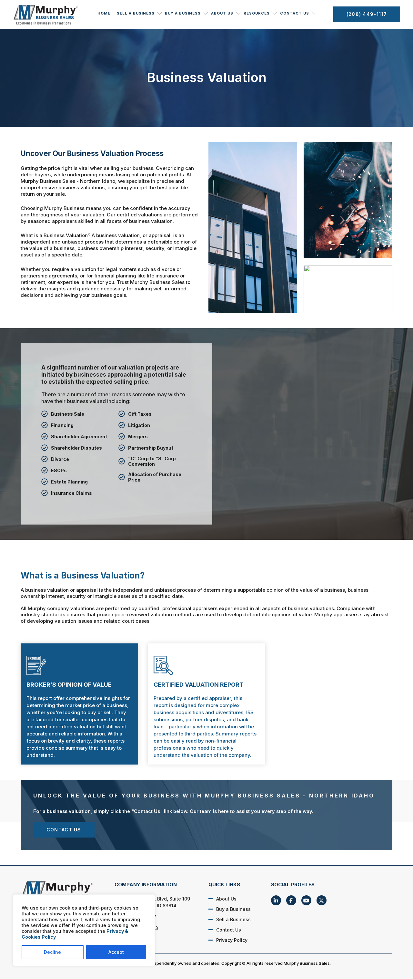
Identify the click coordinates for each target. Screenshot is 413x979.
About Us (222, 13)
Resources (257, 13)
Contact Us (294, 13)
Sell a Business (136, 13)
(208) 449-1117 (367, 14)
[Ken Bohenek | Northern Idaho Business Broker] (61, 891)
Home (103, 13)
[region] (84, 930)
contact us (63, 829)
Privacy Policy (231, 940)
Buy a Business (183, 13)
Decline (52, 952)
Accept (116, 952)
